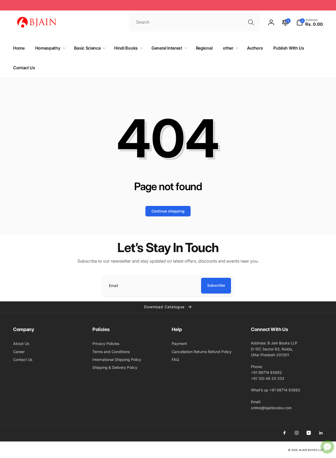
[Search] (251, 22)
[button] (309, 22)
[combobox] (194, 22)
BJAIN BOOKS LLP (311, 449)
